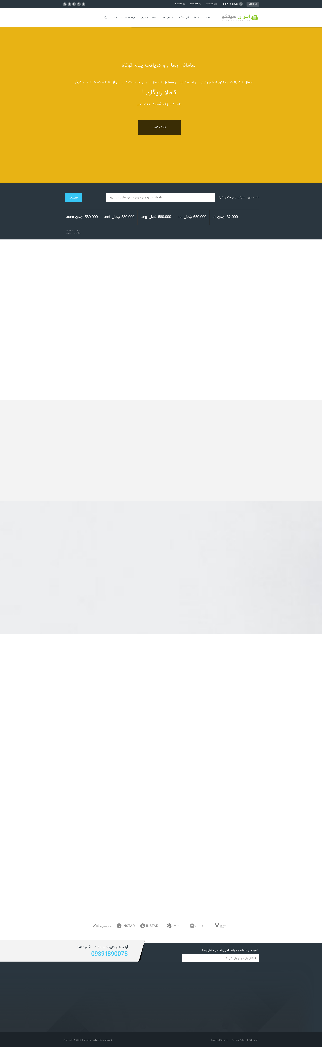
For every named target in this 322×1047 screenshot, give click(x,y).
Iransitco (86, 1039)
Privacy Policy (239, 1039)
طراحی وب (167, 18)
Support (178, 3)
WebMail (209, 3)
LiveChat (194, 3)
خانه (207, 18)
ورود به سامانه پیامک (124, 18)
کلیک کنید (159, 127)
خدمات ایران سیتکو (189, 18)
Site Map (253, 1039)
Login (252, 4)
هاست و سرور (148, 18)
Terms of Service (219, 1039)
